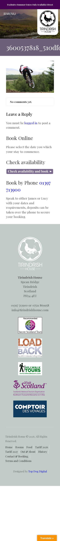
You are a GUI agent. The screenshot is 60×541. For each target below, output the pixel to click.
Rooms (19, 447)
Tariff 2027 (11, 451)
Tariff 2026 (41, 447)
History (42, 451)
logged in (30, 123)
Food (29, 447)
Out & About (28, 451)
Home (8, 447)
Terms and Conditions (18, 461)
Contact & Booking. (17, 456)
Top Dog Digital (37, 471)
